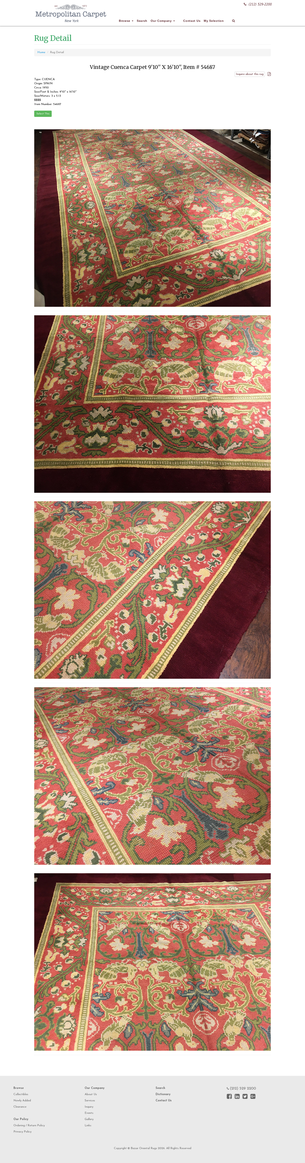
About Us (91, 1094)
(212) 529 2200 (243, 1089)
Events (89, 1113)
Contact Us (191, 20)
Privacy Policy (22, 1131)
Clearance (19, 1106)
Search (142, 20)
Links (88, 1125)
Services (90, 1100)
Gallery (89, 1119)
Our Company (162, 20)
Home (41, 52)
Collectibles (20, 1094)
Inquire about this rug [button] (250, 74)
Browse (125, 20)
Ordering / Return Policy (29, 1125)
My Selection (214, 20)
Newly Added (22, 1100)
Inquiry (89, 1106)
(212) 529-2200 (260, 4)
